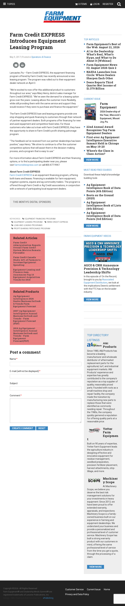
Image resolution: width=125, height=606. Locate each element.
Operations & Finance (41, 57)
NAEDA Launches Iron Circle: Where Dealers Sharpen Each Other (101, 75)
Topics (11, 4)
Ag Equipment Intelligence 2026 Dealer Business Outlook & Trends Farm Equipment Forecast (27, 301)
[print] (22, 65)
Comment (16, 395)
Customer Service (74, 589)
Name (13, 359)
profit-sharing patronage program (32, 228)
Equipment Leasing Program (28, 222)
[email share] (16, 65)
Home (107, 589)
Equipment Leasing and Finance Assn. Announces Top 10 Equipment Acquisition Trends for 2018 (26, 274)
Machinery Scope (110, 480)
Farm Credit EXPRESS (21, 175)
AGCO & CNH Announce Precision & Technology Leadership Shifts (101, 268)
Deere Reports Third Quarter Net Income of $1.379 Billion (101, 85)
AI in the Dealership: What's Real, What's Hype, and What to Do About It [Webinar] (101, 56)
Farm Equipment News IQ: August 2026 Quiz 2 (101, 66)
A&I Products (109, 345)
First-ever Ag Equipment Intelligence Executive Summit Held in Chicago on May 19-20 (102, 141)
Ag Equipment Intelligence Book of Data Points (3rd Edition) (103, 216)
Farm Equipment (108, 105)
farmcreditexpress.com (26, 165)
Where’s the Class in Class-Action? (100, 152)
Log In (96, 4)
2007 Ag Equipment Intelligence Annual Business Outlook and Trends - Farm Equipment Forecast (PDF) (25, 317)
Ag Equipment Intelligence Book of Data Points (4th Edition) (103, 188)
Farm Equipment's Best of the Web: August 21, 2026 (103, 45)
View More (92, 160)
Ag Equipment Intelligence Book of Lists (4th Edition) (103, 205)
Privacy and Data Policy (77, 594)
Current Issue (94, 589)
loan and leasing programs (28, 225)
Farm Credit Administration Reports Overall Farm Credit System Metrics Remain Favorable (27, 247)
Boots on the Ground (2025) (100, 196)
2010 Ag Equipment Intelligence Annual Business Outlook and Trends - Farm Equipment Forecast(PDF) (25, 334)
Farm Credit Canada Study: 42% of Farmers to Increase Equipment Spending (27, 261)
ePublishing (48, 598)
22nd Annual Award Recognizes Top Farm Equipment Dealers (100, 130)
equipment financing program (40, 219)
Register (108, 4)
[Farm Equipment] (90, 111)
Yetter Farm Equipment (102, 434)
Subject (14, 383)
